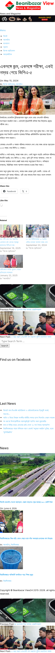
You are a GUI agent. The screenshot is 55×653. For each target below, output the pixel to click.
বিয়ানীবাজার (15, 544)
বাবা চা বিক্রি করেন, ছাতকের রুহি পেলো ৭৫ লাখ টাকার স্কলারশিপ (26, 424)
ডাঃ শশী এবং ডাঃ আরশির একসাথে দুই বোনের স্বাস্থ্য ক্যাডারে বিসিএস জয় (9, 242)
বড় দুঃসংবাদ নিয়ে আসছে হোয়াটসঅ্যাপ (27, 309)
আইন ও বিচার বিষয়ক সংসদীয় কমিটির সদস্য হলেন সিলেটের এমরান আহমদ (29, 417)
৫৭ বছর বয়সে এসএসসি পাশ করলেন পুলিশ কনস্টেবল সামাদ (31, 336)
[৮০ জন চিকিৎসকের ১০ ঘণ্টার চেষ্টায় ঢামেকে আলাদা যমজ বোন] (37, 231)
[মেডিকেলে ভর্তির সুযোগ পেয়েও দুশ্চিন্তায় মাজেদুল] (11, 261)
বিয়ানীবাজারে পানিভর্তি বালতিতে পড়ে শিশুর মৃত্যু (16, 574)
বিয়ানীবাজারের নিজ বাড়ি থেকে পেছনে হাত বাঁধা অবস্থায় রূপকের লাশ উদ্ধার (26, 538)
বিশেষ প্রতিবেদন (9, 84)
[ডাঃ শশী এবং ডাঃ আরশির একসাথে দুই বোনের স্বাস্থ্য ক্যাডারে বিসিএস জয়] (11, 231)
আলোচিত (19, 84)
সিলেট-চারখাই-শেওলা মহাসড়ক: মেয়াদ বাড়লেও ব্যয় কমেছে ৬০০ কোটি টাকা (26, 502)
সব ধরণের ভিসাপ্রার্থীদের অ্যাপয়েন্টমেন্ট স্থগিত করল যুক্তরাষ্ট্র (24, 421)
